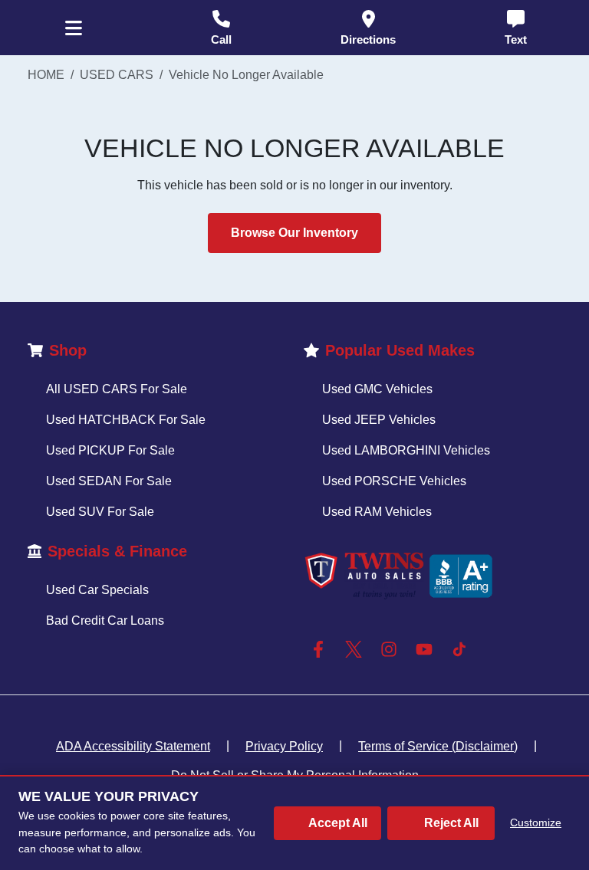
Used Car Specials (97, 589)
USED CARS (116, 74)
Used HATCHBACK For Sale (126, 419)
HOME (46, 74)
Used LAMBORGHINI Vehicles (406, 450)
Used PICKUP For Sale (110, 450)
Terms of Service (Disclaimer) (438, 746)
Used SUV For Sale (100, 511)
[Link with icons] (321, 649)
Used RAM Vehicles (377, 511)
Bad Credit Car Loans (105, 620)
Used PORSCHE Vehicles (394, 481)
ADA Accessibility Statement (133, 746)
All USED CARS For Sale (116, 389)
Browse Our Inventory (294, 232)
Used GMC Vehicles (377, 389)
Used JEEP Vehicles (379, 419)
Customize (535, 822)
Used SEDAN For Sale (109, 481)
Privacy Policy (284, 746)
